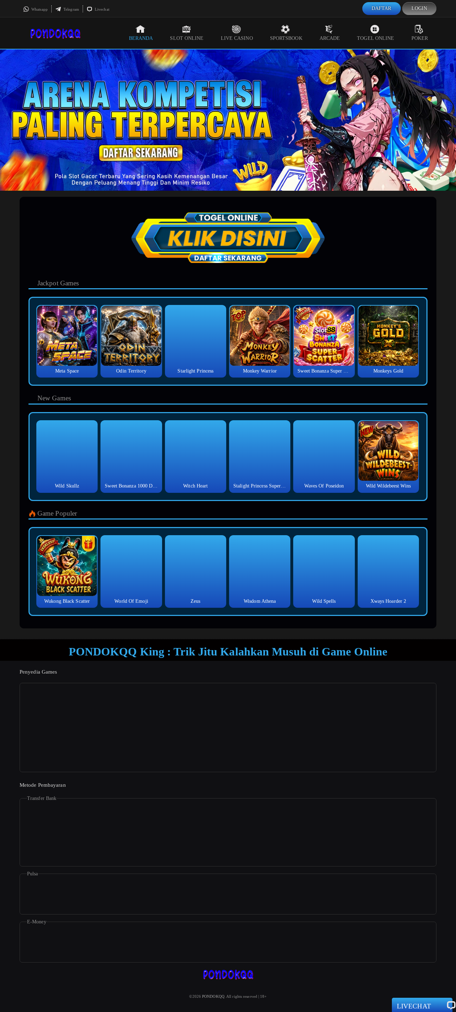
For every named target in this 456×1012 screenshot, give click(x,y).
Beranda (141, 38)
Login (419, 8)
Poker (419, 38)
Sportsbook (286, 38)
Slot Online (186, 38)
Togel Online (375, 38)
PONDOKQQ (213, 996)
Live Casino (237, 38)
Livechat (101, 9)
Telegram (70, 9)
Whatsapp (39, 9)
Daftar (382, 8)
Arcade (330, 38)
